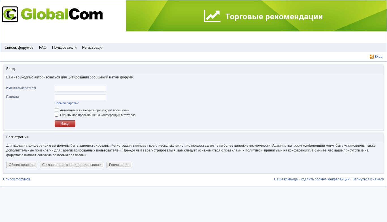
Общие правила (22, 165)
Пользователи (64, 47)
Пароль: (12, 96)
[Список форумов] (53, 14)
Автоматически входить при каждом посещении (94, 110)
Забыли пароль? (66, 103)
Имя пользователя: (21, 87)
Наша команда (286, 179)
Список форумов (19, 47)
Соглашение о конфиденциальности (71, 165)
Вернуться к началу (368, 179)
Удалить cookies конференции (325, 179)
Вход (378, 57)
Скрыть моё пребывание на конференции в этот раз (97, 115)
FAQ (42, 47)
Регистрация (92, 47)
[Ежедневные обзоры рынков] (256, 16)
